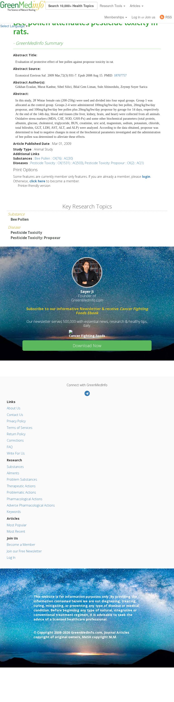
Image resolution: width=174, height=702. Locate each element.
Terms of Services (19, 427)
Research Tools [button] (111, 5)
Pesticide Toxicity (26, 232)
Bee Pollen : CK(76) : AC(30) (54, 158)
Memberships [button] (114, 17)
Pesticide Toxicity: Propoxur (35, 237)
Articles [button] (135, 5)
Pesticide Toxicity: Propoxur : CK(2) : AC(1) (114, 163)
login (146, 176)
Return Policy (16, 434)
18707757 (120, 75)
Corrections (15, 440)
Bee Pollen (20, 219)
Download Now (87, 345)
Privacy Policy (16, 421)
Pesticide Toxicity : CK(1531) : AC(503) (56, 163)
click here (37, 181)
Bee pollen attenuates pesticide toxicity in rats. (85, 27)
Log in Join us (143, 17)
